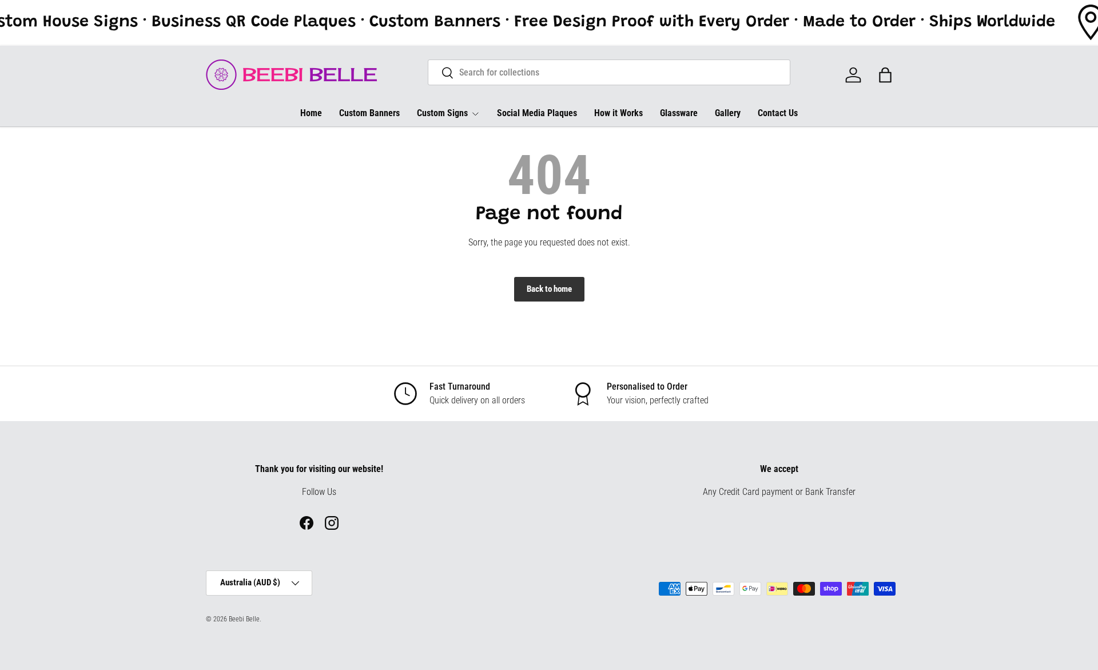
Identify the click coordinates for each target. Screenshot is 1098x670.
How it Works (618, 113)
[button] (885, 75)
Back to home (549, 289)
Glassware (679, 113)
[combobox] (609, 72)
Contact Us (778, 113)
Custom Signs (442, 113)
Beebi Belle (244, 619)
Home (311, 113)
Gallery (728, 113)
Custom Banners (369, 113)
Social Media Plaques (537, 113)
